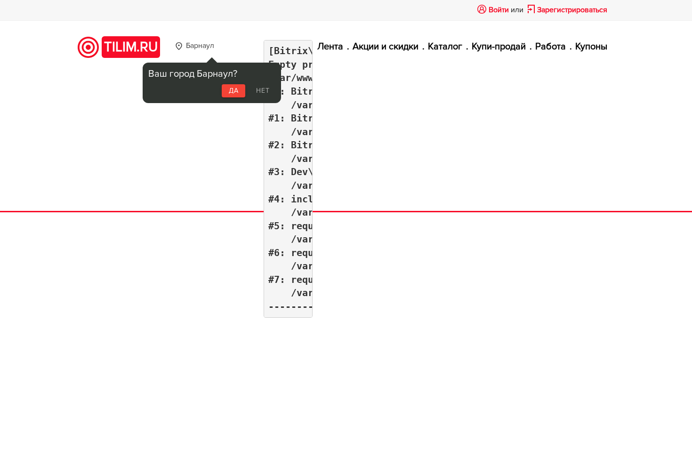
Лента (330, 46)
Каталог (445, 46)
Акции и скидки (385, 46)
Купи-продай (499, 46)
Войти (499, 10)
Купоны (591, 46)
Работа (550, 46)
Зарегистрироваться (572, 10)
